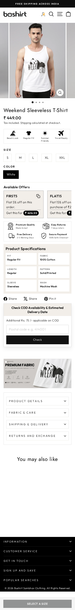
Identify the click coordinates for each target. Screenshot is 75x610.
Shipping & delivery (29, 424)
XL (47, 158)
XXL (62, 158)
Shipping (25, 122)
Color (9, 166)
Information (16, 541)
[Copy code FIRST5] (38, 196)
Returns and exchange (32, 436)
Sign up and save (20, 570)
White (11, 174)
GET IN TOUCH (16, 560)
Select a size (37, 603)
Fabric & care (22, 412)
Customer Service (21, 551)
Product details (26, 401)
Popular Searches (21, 580)
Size (7, 149)
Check (37, 340)
